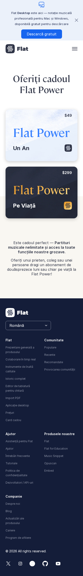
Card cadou (13, 420)
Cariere (10, 530)
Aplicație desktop (17, 405)
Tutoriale (11, 463)
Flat (46, 441)
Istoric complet (16, 378)
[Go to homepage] (17, 48)
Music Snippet (53, 456)
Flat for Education (56, 448)
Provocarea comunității (59, 369)
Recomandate (53, 362)
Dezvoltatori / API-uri (19, 482)
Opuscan (50, 463)
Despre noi (13, 503)
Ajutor (9, 448)
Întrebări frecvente (18, 456)
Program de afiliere (18, 537)
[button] (74, 48)
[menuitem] (22, 349)
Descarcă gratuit (41, 34)
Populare (50, 347)
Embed (49, 470)
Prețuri (10, 412)
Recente (49, 354)
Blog (9, 511)
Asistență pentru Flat (19, 441)
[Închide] (76, 20)
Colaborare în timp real (21, 359)
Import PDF (13, 398)
